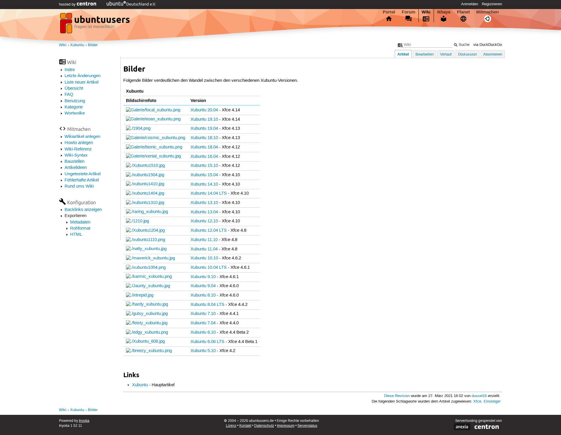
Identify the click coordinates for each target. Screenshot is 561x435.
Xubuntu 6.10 (203, 332)
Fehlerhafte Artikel (82, 180)
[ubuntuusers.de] (95, 25)
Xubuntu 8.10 (203, 295)
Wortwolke (75, 113)
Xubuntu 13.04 (204, 212)
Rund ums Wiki (79, 186)
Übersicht (74, 88)
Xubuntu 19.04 (204, 128)
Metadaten (80, 222)
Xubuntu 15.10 (204, 165)
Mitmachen (487, 12)
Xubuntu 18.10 (204, 138)
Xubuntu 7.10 (203, 313)
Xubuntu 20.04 (204, 110)
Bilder (93, 45)
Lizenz (231, 426)
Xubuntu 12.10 (204, 221)
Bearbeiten (424, 54)
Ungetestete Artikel (83, 174)
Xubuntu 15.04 (204, 175)
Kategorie (74, 107)
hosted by (68, 4)
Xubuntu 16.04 (204, 156)
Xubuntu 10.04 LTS (209, 267)
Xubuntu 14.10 (204, 184)
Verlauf (446, 54)
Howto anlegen (79, 142)
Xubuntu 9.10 (203, 277)
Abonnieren (492, 54)
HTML (76, 234)
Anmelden (469, 4)
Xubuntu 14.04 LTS (209, 193)
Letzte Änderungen (83, 76)
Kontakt (245, 426)
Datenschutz (264, 426)
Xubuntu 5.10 (203, 350)
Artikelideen (76, 167)
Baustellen (74, 161)
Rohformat (80, 228)
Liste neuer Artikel (81, 82)
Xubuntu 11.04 (204, 249)
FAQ (69, 94)
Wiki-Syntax (76, 155)
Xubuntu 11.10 (204, 239)
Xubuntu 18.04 (204, 147)
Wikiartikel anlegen (82, 136)
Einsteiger (492, 401)
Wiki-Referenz (78, 149)
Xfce (477, 401)
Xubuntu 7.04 (203, 323)
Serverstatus (307, 426)
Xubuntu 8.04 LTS (207, 304)
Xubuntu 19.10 (204, 119)
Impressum (286, 426)
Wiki (426, 12)
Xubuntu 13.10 (204, 202)
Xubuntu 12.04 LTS (209, 230)
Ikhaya (443, 12)
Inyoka (84, 421)
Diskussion (467, 54)
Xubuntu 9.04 (203, 286)
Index (70, 69)
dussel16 (479, 396)
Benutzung (75, 101)
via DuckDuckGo (487, 45)
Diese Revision (397, 396)
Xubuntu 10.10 (204, 258)
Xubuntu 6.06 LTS (207, 341)
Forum (408, 12)
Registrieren (492, 4)
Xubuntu (77, 45)
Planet (463, 12)
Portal (389, 12)
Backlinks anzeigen (83, 209)
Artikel (403, 54)
